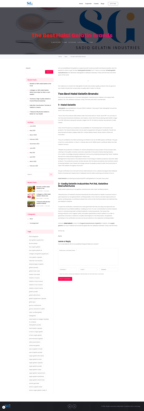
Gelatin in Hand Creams (36, 288)
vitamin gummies (34, 383)
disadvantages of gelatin (36, 264)
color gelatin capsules (35, 257)
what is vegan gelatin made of (38, 390)
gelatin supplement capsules (37, 298)
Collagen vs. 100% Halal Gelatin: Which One (43, 195)
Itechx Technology (135, 406)
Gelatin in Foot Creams (36, 285)
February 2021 (34, 166)
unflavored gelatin (34, 345)
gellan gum (32, 302)
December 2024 (34, 144)
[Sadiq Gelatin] (36, 3)
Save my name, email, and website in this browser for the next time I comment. (82, 274)
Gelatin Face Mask (34, 274)
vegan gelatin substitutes (36, 376)
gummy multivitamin (35, 305)
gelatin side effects (34, 295)
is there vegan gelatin (35, 335)
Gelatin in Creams (34, 278)
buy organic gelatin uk (35, 250)
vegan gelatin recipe (35, 369)
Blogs (102, 3)
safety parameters (34, 342)
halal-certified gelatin (35, 312)
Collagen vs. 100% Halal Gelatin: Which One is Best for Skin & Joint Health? (40, 92)
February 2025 (34, 139)
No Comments (83, 42)
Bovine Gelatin (33, 243)
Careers (96, 3)
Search (28, 68)
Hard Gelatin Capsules (35, 328)
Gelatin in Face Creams (36, 281)
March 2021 (33, 161)
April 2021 (32, 157)
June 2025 (33, 126)
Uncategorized (34, 223)
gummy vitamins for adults (37, 309)
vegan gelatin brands (35, 359)
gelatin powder (33, 292)
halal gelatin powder (35, 325)
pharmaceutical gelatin (36, 338)
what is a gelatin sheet (35, 387)
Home (81, 3)
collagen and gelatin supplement (39, 254)
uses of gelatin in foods (35, 349)
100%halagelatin (33, 236)
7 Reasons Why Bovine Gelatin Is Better (43, 202)
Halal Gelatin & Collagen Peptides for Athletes (39, 319)
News (91, 42)
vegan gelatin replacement (37, 373)
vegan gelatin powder (35, 366)
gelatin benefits (33, 267)
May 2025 (32, 130)
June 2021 (32, 148)
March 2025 (33, 135)
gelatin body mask (34, 271)
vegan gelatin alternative (36, 356)
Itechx (60, 236)
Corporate (88, 3)
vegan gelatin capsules (36, 363)
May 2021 (32, 152)
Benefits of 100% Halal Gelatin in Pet (43, 187)
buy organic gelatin (34, 247)
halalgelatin (32, 316)
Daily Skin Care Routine (35, 261)
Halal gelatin (61, 108)
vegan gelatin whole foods (36, 380)
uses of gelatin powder (35, 352)
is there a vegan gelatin (36, 332)
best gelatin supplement (36, 240)
